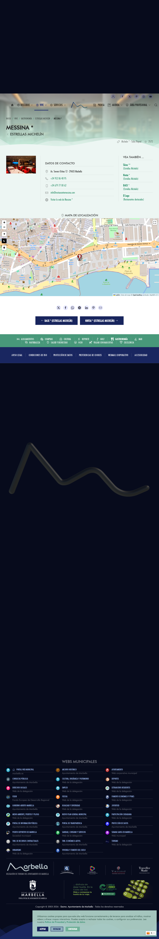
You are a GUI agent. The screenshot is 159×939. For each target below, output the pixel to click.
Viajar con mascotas (103, 342)
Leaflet (117, 294)
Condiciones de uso (38, 355)
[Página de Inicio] (12, 105)
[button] (113, 96)
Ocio (80, 342)
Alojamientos (27, 338)
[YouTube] (150, 96)
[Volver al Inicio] (79, 105)
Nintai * (130, 176)
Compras (49, 338)
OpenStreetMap (137, 294)
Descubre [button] (25, 105)
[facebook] (122, 96)
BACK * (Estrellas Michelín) (58, 320)
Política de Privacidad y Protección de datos (65, 922)
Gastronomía (121, 338)
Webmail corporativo (118, 355)
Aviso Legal (17, 355)
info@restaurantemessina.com (63, 192)
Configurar (72, 929)
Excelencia (129, 342)
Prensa (101, 105)
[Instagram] (143, 96)
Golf (102, 338)
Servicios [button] (58, 105)
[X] (129, 96)
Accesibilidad (141, 355)
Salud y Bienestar (59, 342)
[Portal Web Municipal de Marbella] (33, 889)
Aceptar (43, 929)
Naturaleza (34, 342)
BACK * (130, 187)
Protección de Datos (63, 355)
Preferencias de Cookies (90, 355)
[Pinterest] (136, 96)
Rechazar (57, 929)
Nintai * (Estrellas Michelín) (99, 320)
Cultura (67, 338)
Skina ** (130, 166)
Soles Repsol (136, 141)
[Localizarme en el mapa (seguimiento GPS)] (4, 234)
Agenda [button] (115, 105)
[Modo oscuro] (4, 241)
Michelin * (125, 141)
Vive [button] (42, 105)
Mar (140, 338)
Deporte (85, 338)
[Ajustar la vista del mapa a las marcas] (4, 247)
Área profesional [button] (138, 105)
